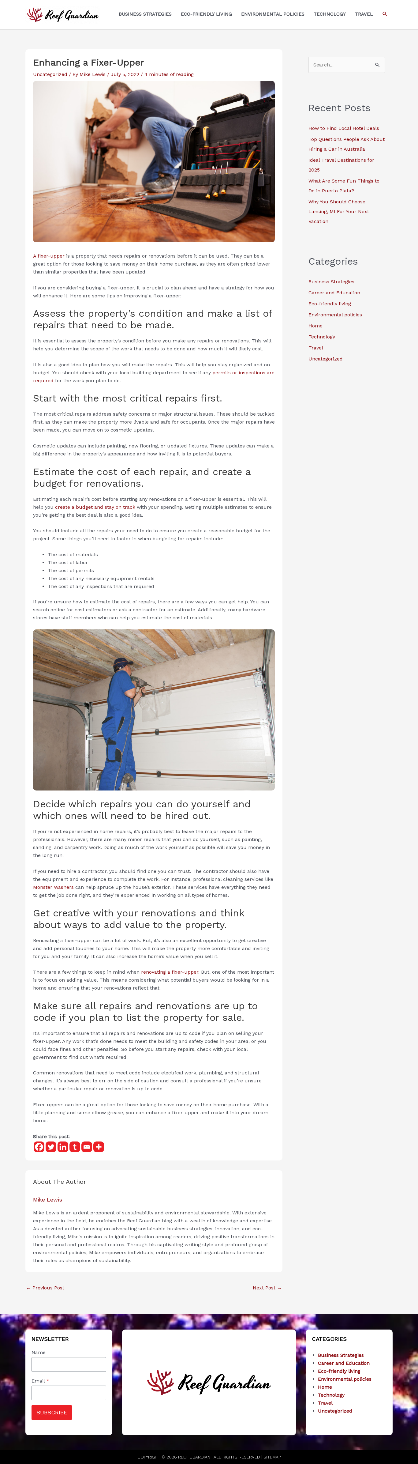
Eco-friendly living (329, 304)
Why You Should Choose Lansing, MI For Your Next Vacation (338, 211)
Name (39, 1352)
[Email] (86, 1146)
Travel (315, 348)
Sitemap (272, 1457)
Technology (321, 337)
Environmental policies (335, 315)
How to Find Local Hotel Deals (343, 128)
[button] (385, 14)
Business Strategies (331, 282)
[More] (98, 1146)
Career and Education (334, 293)
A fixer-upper (49, 256)
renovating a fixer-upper (169, 972)
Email (40, 1381)
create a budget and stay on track (95, 507)
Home (315, 326)
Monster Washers (53, 887)
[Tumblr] (74, 1146)
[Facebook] (39, 1146)
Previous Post (45, 1288)
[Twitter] (51, 1146)
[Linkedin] (63, 1146)
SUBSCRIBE (51, 1412)
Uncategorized (50, 74)
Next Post (267, 1288)
